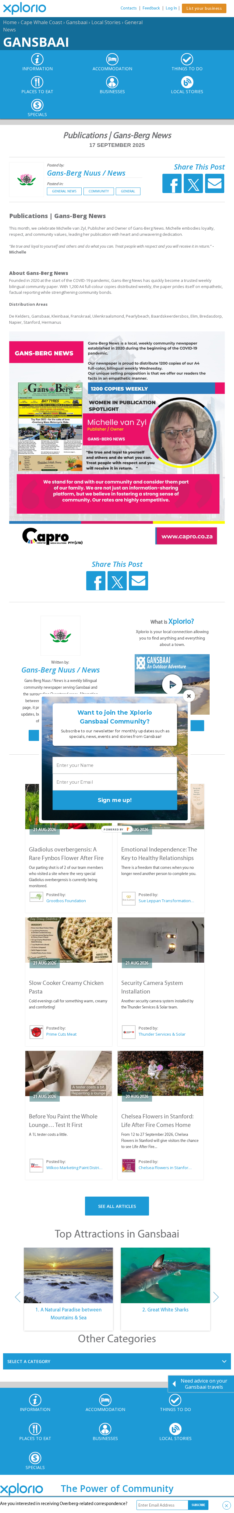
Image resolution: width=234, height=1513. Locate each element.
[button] (114, 717)
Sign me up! (115, 800)
